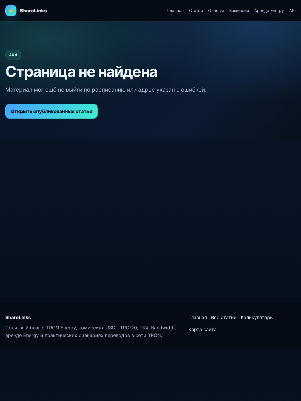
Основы (216, 10)
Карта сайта (202, 329)
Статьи (196, 10)
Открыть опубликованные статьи (51, 111)
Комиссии (239, 10)
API (292, 10)
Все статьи (224, 317)
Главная (175, 10)
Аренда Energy (269, 10)
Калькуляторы (257, 317)
